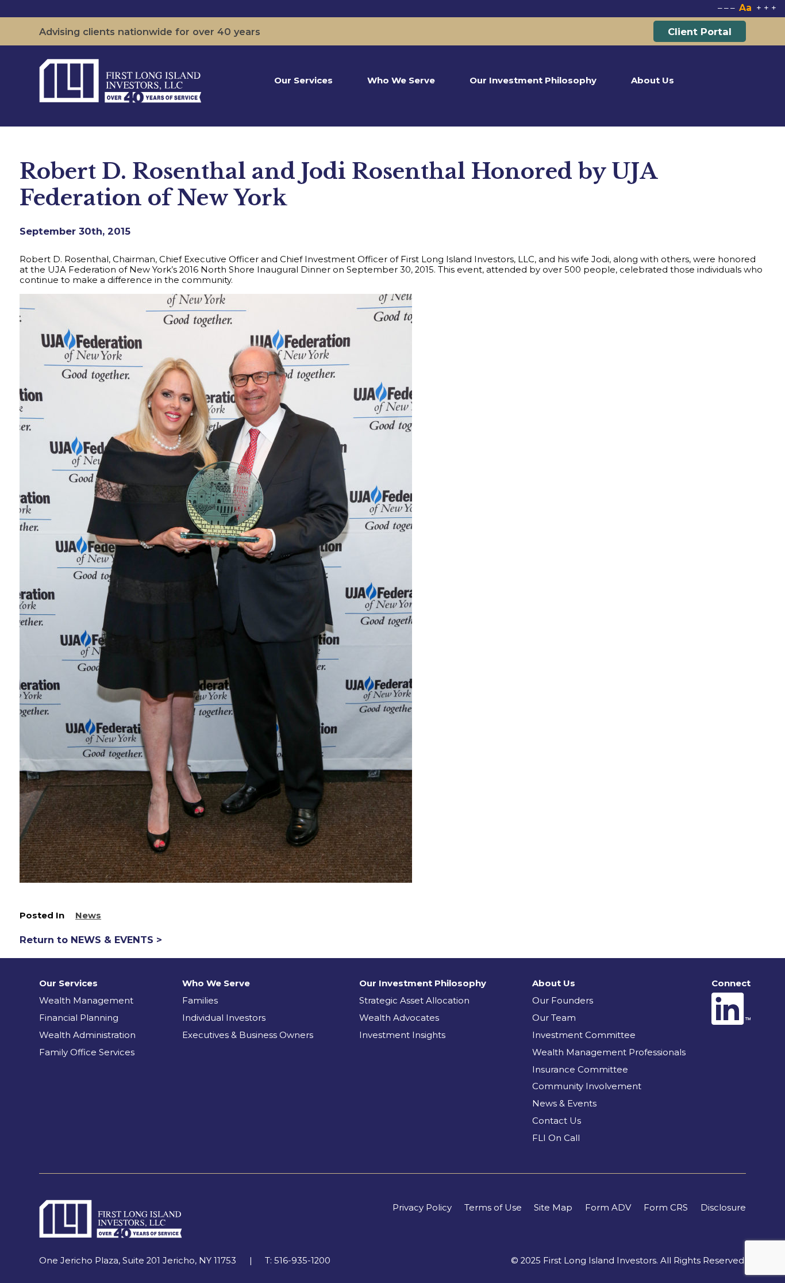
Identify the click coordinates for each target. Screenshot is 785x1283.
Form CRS (666, 1207)
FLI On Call (556, 1138)
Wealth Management (86, 1000)
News (88, 915)
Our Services (303, 80)
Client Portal (700, 31)
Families (200, 1000)
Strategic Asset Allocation (414, 1000)
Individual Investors (223, 1018)
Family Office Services (86, 1052)
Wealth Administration (87, 1035)
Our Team (554, 1018)
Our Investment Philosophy (533, 80)
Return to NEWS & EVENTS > (91, 939)
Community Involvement (586, 1086)
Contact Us (556, 1121)
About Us (652, 80)
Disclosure (723, 1207)
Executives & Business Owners (247, 1035)
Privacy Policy (422, 1207)
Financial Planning (78, 1018)
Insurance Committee (580, 1069)
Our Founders (562, 1000)
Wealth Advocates (399, 1018)
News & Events (564, 1103)
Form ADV (608, 1207)
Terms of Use (493, 1207)
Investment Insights (402, 1035)
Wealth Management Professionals (609, 1052)
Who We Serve (401, 80)
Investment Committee (584, 1035)
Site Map (553, 1207)
